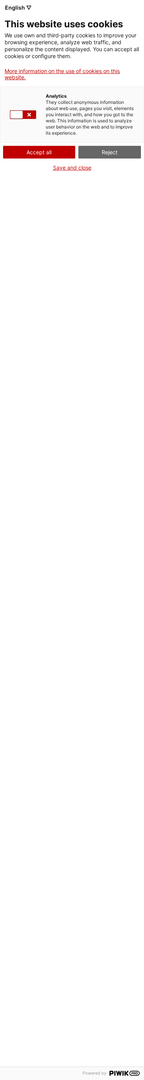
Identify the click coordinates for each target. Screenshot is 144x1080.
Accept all (38, 152)
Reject (110, 152)
